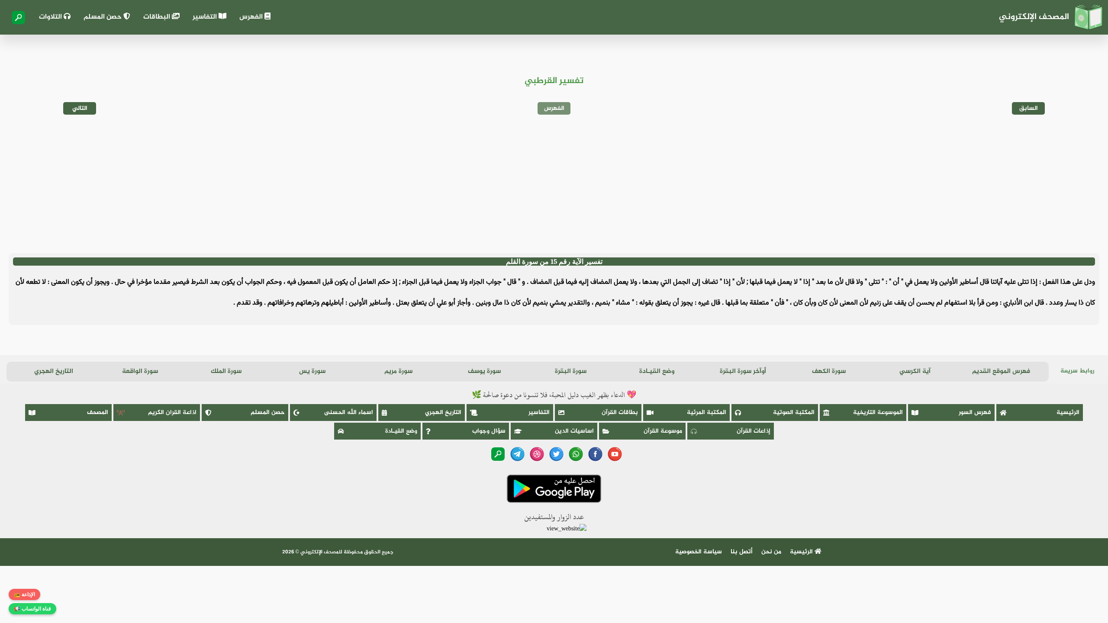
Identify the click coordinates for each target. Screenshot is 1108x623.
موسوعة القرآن (663, 431)
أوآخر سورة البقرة (743, 371)
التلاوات (51, 17)
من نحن (771, 552)
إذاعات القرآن (753, 431)
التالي (79, 108)
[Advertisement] (554, 183)
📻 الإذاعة (24, 594)
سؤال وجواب (489, 431)
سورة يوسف (484, 371)
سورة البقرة (570, 371)
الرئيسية (1067, 412)
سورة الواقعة (140, 371)
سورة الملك (226, 371)
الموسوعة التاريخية (878, 412)
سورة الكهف (829, 371)
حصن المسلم (103, 17)
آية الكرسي (915, 371)
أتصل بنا (742, 552)
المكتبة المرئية (706, 412)
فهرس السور (975, 412)
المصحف (97, 412)
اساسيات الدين (574, 431)
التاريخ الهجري (53, 371)
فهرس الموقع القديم (1001, 371)
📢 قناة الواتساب (32, 609)
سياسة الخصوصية (698, 552)
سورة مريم (398, 371)
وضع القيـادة (656, 371)
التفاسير (206, 17)
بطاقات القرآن (620, 412)
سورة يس (312, 371)
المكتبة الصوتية (794, 412)
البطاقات (157, 17)
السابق (1028, 108)
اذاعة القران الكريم (172, 412)
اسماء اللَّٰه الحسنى (348, 412)
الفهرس (251, 17)
